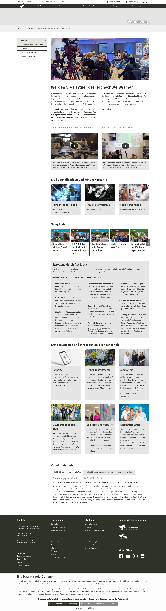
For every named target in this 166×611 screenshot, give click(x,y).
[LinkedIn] (142, 556)
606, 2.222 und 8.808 (118, 246)
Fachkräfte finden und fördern (30, 57)
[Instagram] (135, 556)
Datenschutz (111, 592)
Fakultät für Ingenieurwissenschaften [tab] (67, 472)
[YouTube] (128, 556)
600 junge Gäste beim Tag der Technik (100, 247)
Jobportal (66, 292)
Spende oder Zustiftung (133, 331)
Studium (40, 6)
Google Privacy (82, 167)
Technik (40, 2)
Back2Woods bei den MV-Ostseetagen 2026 (139, 247)
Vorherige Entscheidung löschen (83, 608)
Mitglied (138, 303)
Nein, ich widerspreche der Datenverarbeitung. (99, 604)
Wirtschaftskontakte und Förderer (32, 44)
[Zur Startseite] (24, 6)
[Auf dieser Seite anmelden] (143, 2)
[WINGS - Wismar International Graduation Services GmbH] (131, 527)
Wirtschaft (50, 2)
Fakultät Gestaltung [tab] (125, 472)
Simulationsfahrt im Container (60, 247)
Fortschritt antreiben (27, 48)
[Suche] (147, 2)
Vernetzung (136, 6)
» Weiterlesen (107, 109)
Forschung (113, 6)
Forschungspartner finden (29, 52)
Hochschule (63, 6)
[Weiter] (148, 242)
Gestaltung (62, 2)
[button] (74, 146)
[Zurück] (52, 242)
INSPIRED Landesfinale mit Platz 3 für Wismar (79, 249)
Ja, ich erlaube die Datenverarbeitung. (63, 604)
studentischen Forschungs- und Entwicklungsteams (101, 297)
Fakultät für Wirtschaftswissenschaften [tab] (100, 472)
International (88, 6)
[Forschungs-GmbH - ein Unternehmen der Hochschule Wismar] (129, 536)
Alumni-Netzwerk (94, 328)
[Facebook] (121, 556)
